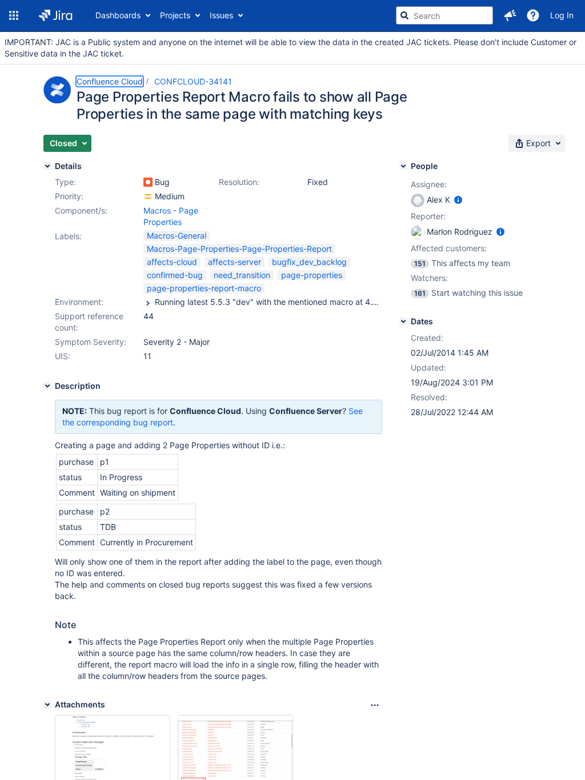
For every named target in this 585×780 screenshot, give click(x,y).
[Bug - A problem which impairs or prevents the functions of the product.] (148, 182)
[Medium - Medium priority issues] (148, 196)
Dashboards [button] (118, 15)
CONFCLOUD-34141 (193, 81)
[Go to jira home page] (55, 15)
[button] (14, 15)
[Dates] (403, 321)
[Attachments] (47, 705)
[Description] (47, 386)
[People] (403, 166)
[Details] (47, 166)
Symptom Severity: (90, 342)
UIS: (62, 356)
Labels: (68, 236)
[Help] (533, 15)
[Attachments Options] (374, 705)
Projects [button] (175, 15)
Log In (562, 15)
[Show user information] (458, 199)
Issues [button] (221, 15)
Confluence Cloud (110, 81)
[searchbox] (444, 15)
